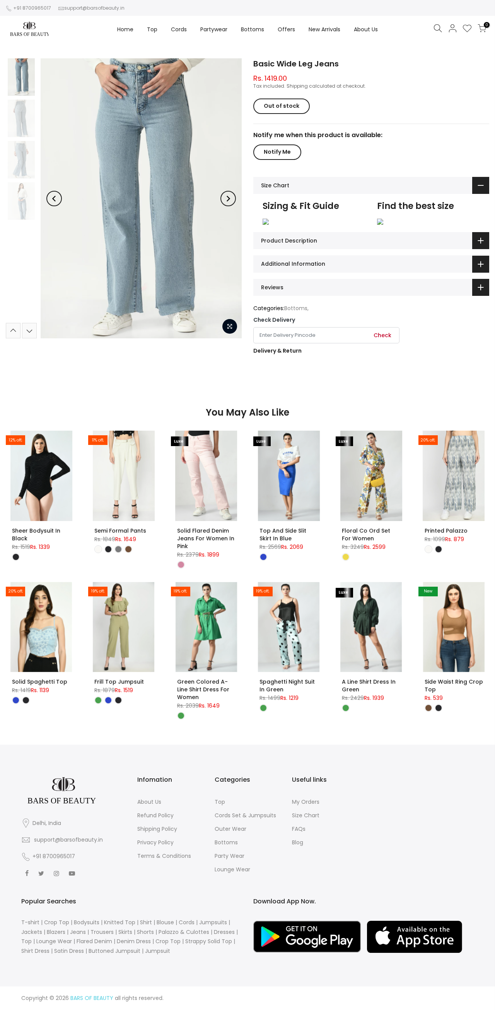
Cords (179, 29)
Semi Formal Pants (120, 531)
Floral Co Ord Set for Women (366, 534)
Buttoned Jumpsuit (114, 951)
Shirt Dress (35, 951)
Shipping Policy (157, 829)
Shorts (145, 932)
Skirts (125, 932)
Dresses (224, 932)
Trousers (102, 932)
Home (125, 29)
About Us (366, 29)
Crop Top (56, 922)
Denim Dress (134, 941)
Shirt (146, 922)
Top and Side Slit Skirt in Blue (282, 534)
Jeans (78, 932)
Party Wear (229, 856)
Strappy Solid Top (208, 941)
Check (382, 335)
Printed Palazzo (446, 531)
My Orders (305, 802)
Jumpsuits (213, 922)
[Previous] (54, 198)
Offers (286, 29)
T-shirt (30, 922)
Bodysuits (86, 922)
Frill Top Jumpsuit (119, 682)
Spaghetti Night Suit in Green (287, 685)
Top (152, 29)
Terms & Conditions (164, 856)
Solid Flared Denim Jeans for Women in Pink (205, 538)
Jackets (31, 932)
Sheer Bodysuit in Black (36, 534)
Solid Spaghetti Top (39, 682)
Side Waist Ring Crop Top (454, 685)
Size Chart (305, 815)
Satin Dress (69, 951)
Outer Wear (230, 829)
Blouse (165, 922)
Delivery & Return (277, 351)
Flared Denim (94, 941)
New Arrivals (324, 29)
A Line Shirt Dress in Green (369, 685)
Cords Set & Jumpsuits (245, 815)
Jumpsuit (157, 951)
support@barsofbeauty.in (94, 8)
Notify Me (277, 152)
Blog (297, 842)
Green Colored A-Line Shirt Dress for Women (203, 689)
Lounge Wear (232, 869)
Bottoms (252, 29)
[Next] (228, 198)
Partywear (213, 29)
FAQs (299, 829)
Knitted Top (119, 922)
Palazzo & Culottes (184, 932)
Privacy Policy (155, 842)
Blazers (56, 932)
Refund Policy (155, 815)
